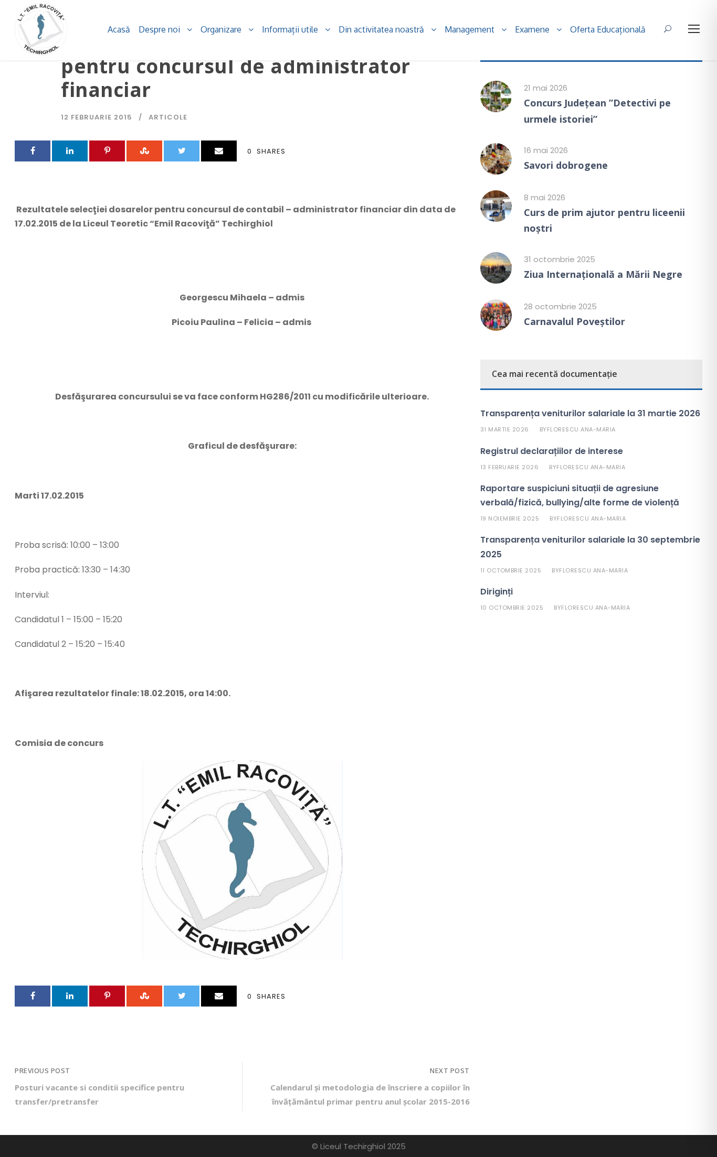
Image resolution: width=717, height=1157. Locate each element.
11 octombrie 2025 (511, 570)
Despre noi (159, 29)
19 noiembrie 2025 (510, 518)
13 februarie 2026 (509, 467)
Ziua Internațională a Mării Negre (603, 274)
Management (469, 29)
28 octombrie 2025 (560, 306)
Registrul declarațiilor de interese (551, 451)
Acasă (119, 29)
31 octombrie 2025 (559, 259)
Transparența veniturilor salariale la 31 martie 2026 (590, 413)
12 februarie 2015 (96, 117)
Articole (168, 117)
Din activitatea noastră (381, 29)
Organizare (221, 29)
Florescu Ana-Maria (581, 429)
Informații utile (290, 29)
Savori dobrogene (566, 165)
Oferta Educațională (608, 29)
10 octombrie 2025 (512, 607)
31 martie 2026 (504, 429)
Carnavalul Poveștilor (574, 321)
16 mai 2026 (546, 150)
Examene (532, 29)
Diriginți (496, 592)
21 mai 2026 (545, 87)
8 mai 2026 (544, 197)
